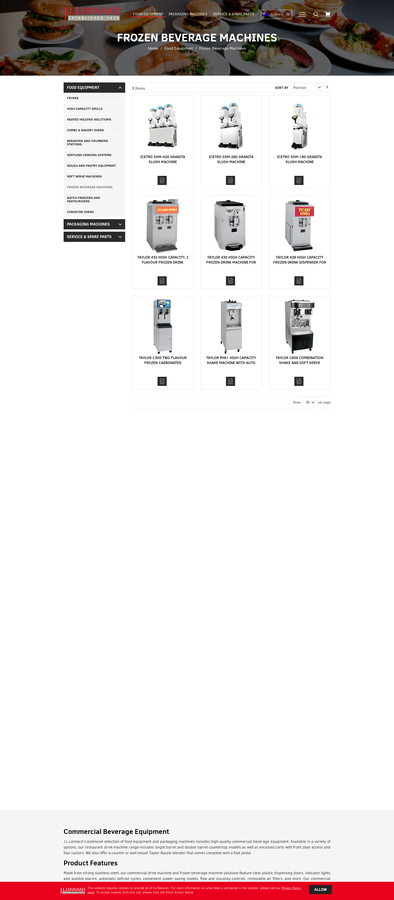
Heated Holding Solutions (89, 119)
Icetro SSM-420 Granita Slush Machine (162, 159)
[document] (197, 891)
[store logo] (92, 14)
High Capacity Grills (84, 108)
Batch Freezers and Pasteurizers (83, 199)
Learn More (162, 180)
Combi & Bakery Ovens (85, 130)
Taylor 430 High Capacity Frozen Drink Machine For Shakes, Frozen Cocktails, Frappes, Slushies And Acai (231, 264)
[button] (281, 14)
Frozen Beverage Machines (89, 187)
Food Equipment (178, 48)
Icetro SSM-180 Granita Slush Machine (299, 159)
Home (153, 48)
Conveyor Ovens (80, 212)
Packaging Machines (88, 224)
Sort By (281, 87)
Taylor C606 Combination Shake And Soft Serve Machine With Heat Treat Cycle (299, 365)
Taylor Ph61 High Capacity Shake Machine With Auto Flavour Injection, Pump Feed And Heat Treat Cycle (231, 365)
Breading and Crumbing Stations (87, 142)
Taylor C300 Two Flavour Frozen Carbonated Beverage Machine (163, 362)
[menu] (194, 14)
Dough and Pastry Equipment (91, 165)
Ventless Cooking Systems (89, 155)
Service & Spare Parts (89, 236)
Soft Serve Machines (84, 176)
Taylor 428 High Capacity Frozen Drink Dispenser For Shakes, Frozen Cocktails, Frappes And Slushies (299, 264)
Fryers (72, 98)
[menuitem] (148, 14)
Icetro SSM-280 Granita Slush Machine (231, 159)
